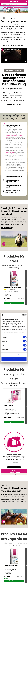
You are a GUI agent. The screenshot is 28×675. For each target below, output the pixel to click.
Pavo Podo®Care (9, 152)
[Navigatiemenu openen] (2, 1)
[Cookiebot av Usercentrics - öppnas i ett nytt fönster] (21, 315)
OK (14, 358)
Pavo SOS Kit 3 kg (9, 405)
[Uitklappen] (3, 176)
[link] (26, 1)
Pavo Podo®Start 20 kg (11, 565)
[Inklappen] (3, 125)
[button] (24, 1)
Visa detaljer (21, 354)
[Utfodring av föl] (14, 239)
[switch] (25, 341)
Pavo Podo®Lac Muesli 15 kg (12, 287)
